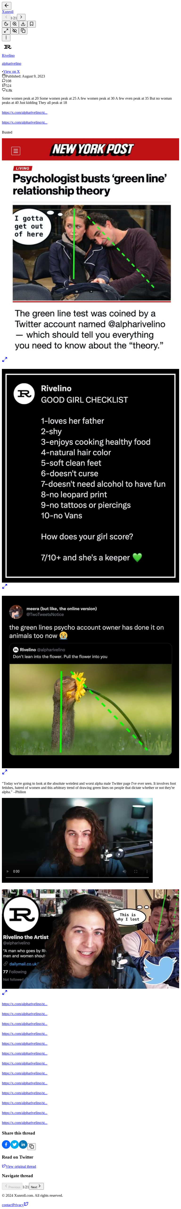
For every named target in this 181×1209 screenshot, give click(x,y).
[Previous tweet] (6, 17)
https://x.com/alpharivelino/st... (24, 112)
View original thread (21, 1166)
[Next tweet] (21, 17)
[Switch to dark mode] (6, 24)
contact (7, 1205)
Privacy (18, 1205)
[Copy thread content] (23, 31)
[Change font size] (14, 24)
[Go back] (6, 6)
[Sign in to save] (31, 24)
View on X (11, 71)
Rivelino (8, 55)
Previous (14, 1187)
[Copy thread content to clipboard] (31, 1146)
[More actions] (6, 37)
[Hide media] (14, 31)
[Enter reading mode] (6, 31)
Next (34, 1187)
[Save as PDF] (23, 24)
